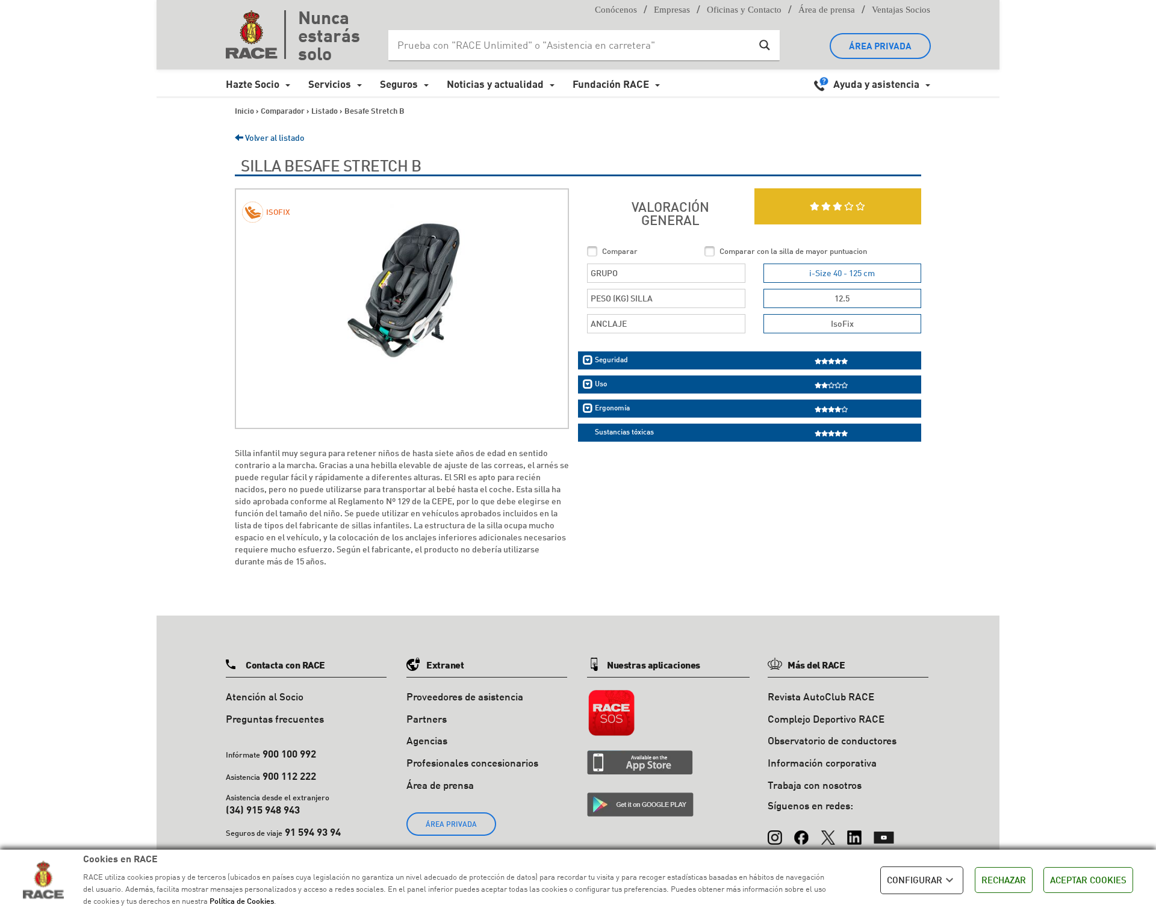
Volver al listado (274, 137)
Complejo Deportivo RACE (826, 718)
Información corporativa (822, 762)
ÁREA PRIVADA (880, 45)
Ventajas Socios (901, 9)
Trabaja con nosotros (815, 785)
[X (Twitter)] (828, 832)
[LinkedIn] (854, 832)
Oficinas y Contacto (744, 9)
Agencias (426, 740)
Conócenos (616, 9)
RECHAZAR (1003, 879)
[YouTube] (884, 832)
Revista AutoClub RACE (821, 696)
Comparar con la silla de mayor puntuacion (793, 251)
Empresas (672, 9)
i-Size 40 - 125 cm (842, 273)
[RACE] (256, 34)
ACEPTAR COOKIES (1088, 879)
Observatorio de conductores (832, 740)
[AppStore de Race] (640, 762)
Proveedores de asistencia (464, 696)
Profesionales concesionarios (472, 762)
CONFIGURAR (914, 879)
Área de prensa (826, 9)
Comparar (620, 251)
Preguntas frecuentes (275, 718)
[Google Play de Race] (640, 804)
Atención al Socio (264, 696)
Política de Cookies (242, 901)
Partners (426, 718)
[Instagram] (775, 832)
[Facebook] (801, 832)
